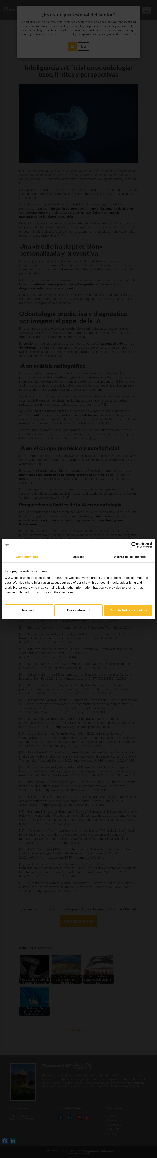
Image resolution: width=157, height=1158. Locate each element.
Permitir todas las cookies (128, 610)
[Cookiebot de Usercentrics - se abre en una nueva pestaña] (134, 545)
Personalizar (76, 610)
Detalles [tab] (78, 556)
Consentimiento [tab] (27, 556)
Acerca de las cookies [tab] (130, 556)
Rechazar (29, 610)
